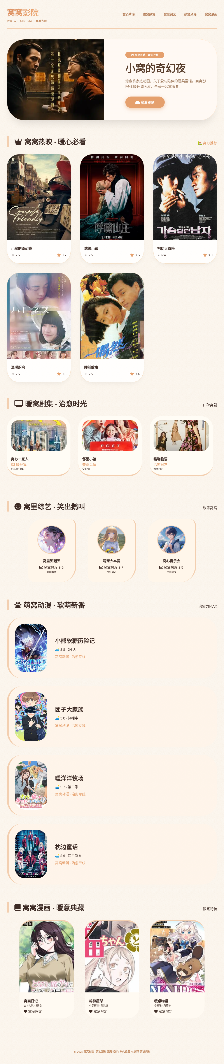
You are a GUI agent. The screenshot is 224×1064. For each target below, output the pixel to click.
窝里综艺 (170, 14)
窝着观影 (147, 102)
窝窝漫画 (211, 14)
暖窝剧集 (149, 14)
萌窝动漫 (190, 14)
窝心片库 (128, 14)
